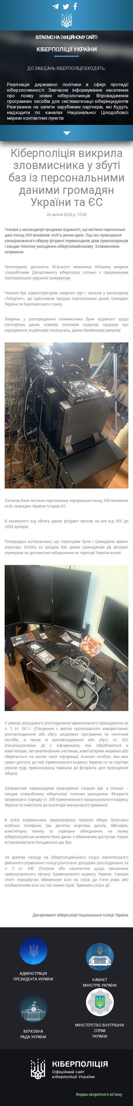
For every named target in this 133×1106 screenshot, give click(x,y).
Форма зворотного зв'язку (101, 1094)
